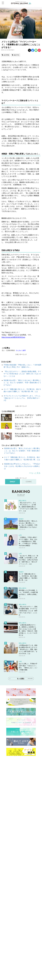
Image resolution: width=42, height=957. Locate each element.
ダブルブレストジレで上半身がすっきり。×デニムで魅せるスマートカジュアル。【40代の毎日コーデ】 (22, 398)
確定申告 (16, 55)
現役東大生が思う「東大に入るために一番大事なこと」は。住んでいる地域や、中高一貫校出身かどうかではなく (22, 382)
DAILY (12, 482)
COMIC (29, 482)
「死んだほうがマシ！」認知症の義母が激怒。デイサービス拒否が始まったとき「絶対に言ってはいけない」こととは (22, 374)
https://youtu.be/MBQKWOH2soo (13, 337)
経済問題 (6, 55)
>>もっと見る (34, 473)
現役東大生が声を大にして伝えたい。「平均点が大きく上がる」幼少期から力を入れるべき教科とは (22, 466)
